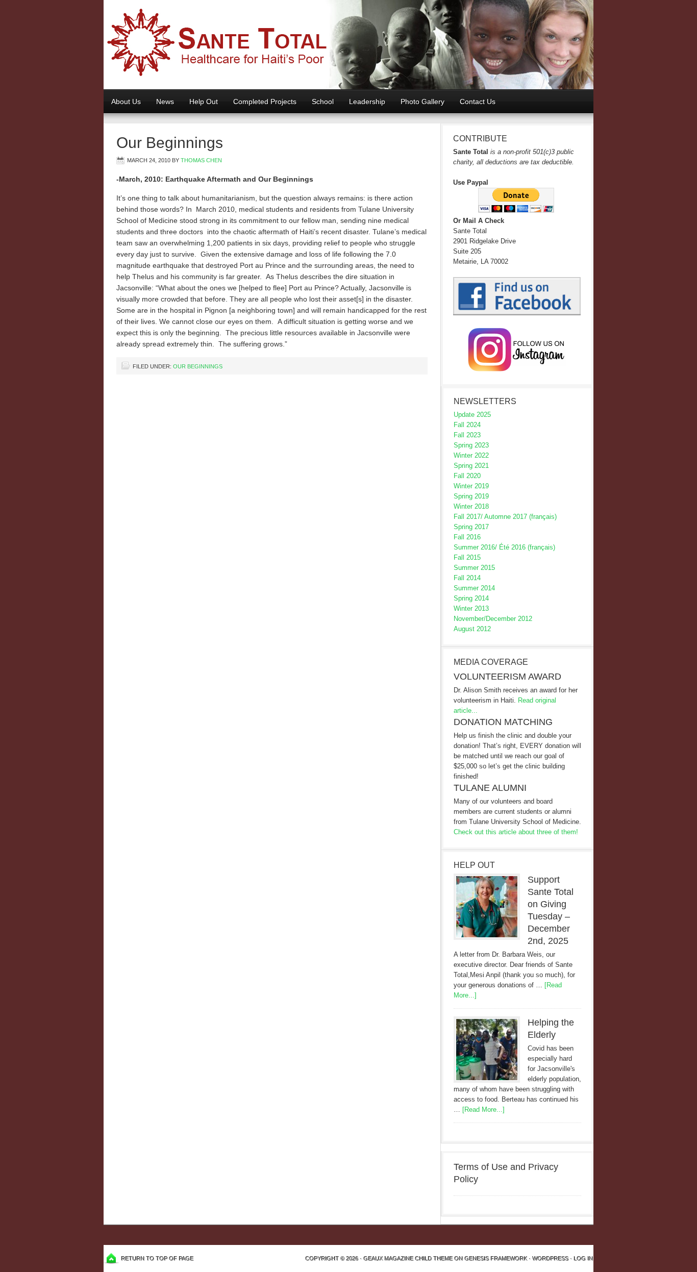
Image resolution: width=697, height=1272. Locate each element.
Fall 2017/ (468, 516)
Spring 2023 (471, 445)
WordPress (551, 1259)
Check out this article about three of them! (516, 832)
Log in (583, 1259)
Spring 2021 (471, 465)
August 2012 (472, 629)
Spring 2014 (471, 598)
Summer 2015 (474, 567)
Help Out (200, 101)
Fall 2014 (467, 578)
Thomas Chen (201, 160)
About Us (126, 101)
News (165, 101)
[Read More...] (483, 1109)
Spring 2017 (471, 527)
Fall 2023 (467, 435)
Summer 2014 (474, 588)
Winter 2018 (471, 506)
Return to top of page (157, 1259)
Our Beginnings (197, 366)
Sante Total (348, 44)
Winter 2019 (471, 486)
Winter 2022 (471, 455)
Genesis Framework (496, 1259)
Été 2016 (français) (527, 547)
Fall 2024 (467, 425)
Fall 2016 (467, 537)
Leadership (367, 101)
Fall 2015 (467, 557)
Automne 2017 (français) (520, 516)
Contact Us (477, 101)
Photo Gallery (422, 101)
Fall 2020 (467, 476)
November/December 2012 (493, 618)
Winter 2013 (471, 608)
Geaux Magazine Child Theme (408, 1259)
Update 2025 (472, 414)
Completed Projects (264, 101)
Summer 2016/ (475, 547)
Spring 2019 (471, 496)
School (319, 101)
